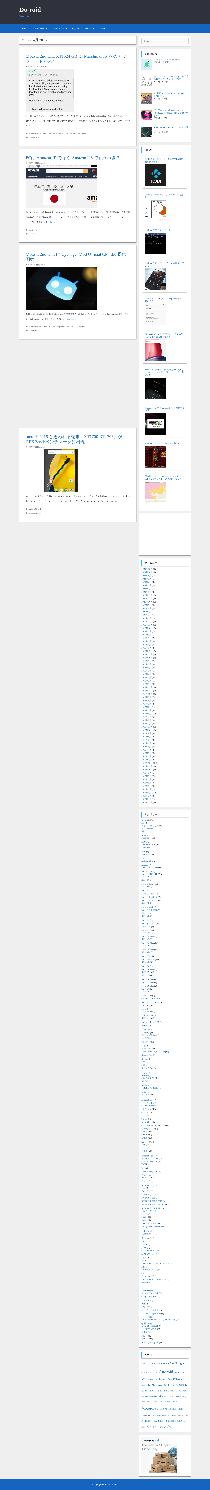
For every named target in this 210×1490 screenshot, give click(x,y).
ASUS (144, 842)
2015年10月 (147, 769)
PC (142, 1261)
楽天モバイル (147, 1254)
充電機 (144, 1234)
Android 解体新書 (149, 1326)
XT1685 (145, 952)
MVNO (144, 1248)
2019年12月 (147, 621)
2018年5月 (146, 671)
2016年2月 (146, 756)
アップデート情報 (150, 1310)
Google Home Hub (149, 1293)
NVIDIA (145, 1085)
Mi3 (143, 1061)
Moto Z (144, 1009)
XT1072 (145, 903)
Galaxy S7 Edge (148, 1035)
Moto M (145, 989)
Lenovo (144, 865)
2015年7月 (146, 779)
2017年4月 (146, 714)
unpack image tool (149, 1171)
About (102, 28)
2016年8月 (146, 737)
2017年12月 (147, 687)
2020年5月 (146, 612)
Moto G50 (146, 956)
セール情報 (146, 1317)
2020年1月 (146, 618)
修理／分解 (146, 1323)
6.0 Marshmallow (35, 133)
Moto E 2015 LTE (62, 133)
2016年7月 (146, 740)
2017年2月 (146, 720)
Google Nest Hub (149, 1296)
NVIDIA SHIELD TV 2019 (153, 1204)
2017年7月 (146, 704)
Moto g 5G (146, 920)
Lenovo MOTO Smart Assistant (155, 1263)
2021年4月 (146, 582)
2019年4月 (146, 641)
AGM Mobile (147, 829)
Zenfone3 (145, 848)
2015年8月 (146, 776)
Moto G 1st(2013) (149, 897)
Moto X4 (145, 1005)
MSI (143, 1267)
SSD (143, 1286)
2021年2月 (146, 589)
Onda (143, 1092)
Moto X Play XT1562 (151, 1002)
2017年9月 (146, 697)
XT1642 (145, 946)
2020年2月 (146, 615)
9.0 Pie (144, 1119)
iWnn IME (51, 133)
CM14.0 (145, 1138)
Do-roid (30, 9)
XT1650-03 (146, 1011)
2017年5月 (146, 710)
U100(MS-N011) (148, 1269)
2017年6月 (146, 707)
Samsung (145, 1032)
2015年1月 (146, 799)
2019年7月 (146, 631)
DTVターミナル (149, 1329)
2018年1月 (146, 684)
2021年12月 (147, 569)
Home (25, 28)
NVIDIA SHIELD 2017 (151, 1201)
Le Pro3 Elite (147, 861)
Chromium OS (147, 1276)
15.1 (143, 1148)
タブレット (146, 1073)
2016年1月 (146, 760)
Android (44, 133)
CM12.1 (145, 1131)
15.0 (143, 1144)
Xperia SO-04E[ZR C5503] (153, 1051)
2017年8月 (146, 700)
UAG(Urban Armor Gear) (152, 1227)
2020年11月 (147, 598)
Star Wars (145, 1300)
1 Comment (33, 234)
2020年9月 (146, 605)
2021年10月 (147, 572)
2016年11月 (147, 727)
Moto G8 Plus (147, 986)
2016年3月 (146, 753)
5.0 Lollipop (146, 1102)
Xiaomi (144, 1059)
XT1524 (84, 133)
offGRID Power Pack (150, 998)
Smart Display (147, 1290)
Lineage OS (146, 1142)
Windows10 (146, 1282)
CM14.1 (145, 1151)
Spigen (144, 1220)
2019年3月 (146, 644)
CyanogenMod (59, 327)
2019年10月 (147, 628)
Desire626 (146, 854)
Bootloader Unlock (149, 1158)
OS (142, 1273)
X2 (142, 831)
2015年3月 (146, 792)
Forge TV (145, 1191)
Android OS (38, 28)
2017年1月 (146, 723)
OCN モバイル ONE (150, 1250)
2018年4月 (146, 674)
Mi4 (143, 1065)
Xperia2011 (146, 1055)
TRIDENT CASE (149, 1223)
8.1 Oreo (145, 1115)
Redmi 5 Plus (147, 1068)
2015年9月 (146, 773)
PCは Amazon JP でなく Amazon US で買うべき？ (73, 157)
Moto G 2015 (147, 907)
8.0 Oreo (145, 1112)
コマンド (145, 1181)
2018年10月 (147, 658)
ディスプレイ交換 (150, 1342)
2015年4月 (146, 789)
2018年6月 (146, 667)
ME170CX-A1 (147, 1078)
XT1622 (145, 932)
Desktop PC (33, 230)
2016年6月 (146, 743)
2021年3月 (146, 585)
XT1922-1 (146, 972)
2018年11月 (147, 654)
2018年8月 (146, 661)
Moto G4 (145, 930)
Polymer (145, 1306)
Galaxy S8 (146, 1042)
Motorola (72, 133)
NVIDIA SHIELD (149, 1198)
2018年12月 (147, 651)
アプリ (144, 1175)
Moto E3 (145, 890)
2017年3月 (146, 717)
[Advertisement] (77, 384)
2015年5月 (146, 786)
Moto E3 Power (148, 894)
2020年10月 (147, 602)
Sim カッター (147, 1211)
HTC (143, 852)
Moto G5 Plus (147, 950)
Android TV (146, 1185)
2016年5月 (146, 746)
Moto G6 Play (147, 969)
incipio (144, 1217)
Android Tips (58, 28)
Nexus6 (144, 1025)
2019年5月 (146, 638)
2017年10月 (147, 694)
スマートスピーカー (151, 1314)
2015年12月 (147, 763)
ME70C (144, 1081)
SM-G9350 (146, 1038)
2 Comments (33, 331)
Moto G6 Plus (147, 979)
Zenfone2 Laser (148, 844)
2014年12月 (147, 802)
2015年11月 (147, 766)
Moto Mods (146, 996)
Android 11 (146, 1122)
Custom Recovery (149, 1161)
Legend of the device (81, 28)
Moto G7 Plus (147, 982)
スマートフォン (148, 826)
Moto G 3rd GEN (149, 910)
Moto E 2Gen (147, 884)
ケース (144, 1214)
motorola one (147, 1015)
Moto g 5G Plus (148, 923)
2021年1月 (146, 592)
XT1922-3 (146, 975)
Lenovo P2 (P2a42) (150, 867)
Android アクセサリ (150, 1208)
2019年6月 (146, 635)
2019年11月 (147, 625)
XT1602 (145, 939)
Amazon (145, 835)
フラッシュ (146, 1231)
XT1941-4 (146, 1018)
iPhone (144, 1336)
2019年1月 (146, 648)
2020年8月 (146, 608)
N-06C (144, 1332)
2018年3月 (146, 677)
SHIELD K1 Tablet (149, 1088)
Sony (143, 1046)
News (143, 1258)
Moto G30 (146, 926)
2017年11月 (147, 691)
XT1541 (145, 913)
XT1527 (145, 880)
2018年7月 (146, 664)
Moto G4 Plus (147, 943)
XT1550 (145, 916)
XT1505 (145, 886)
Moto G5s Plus (148, 959)
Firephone (145, 838)
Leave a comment (34, 137)
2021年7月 (146, 579)
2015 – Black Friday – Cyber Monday (158, 1319)
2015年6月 (146, 783)
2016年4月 (146, 750)
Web (143, 1304)
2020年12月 (147, 595)
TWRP (78, 133)
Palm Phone (146, 1029)
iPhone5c (145, 1338)
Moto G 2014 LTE (149, 900)
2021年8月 (146, 575)
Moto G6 (145, 966)
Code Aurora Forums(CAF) (153, 1125)
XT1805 (145, 962)
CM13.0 (51, 327)
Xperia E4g (146, 1048)
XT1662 (145, 992)
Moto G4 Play (147, 936)
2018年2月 (146, 681)
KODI (144, 1244)
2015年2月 (146, 796)
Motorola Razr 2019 (150, 1022)
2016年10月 (147, 730)
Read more (51, 222)
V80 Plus (145, 1094)
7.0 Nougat (146, 1109)
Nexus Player (147, 1194)
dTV (143, 1188)
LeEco (144, 858)
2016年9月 (146, 733)
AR (142, 823)
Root (143, 1168)
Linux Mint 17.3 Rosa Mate (153, 1279)
